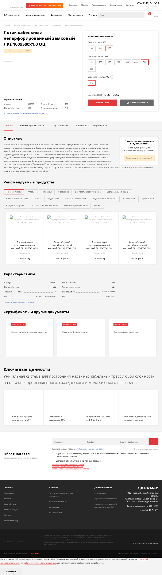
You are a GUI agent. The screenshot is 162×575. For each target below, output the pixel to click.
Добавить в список (137, 102)
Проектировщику (99, 5)
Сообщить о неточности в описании (19, 302)
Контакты (130, 5)
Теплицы (93, 15)
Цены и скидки (116, 5)
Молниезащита (75, 15)
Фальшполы (56, 15)
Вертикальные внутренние (88, 192)
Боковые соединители (75, 198)
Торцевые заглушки (15, 205)
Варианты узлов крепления (105, 498)
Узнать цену (102, 102)
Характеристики (61, 125)
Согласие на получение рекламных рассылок (67, 466)
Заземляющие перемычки (76, 205)
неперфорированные (46, 296)
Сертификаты (100, 493)
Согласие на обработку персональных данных (68, 464)
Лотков (38, 198)
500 (144, 62)
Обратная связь (152, 7)
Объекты (84, 5)
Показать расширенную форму (91, 449)
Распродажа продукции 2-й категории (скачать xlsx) (105, 505)
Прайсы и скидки (11, 509)
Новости (7, 498)
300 (127, 62)
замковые (110, 296)
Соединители (53, 198)
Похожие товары (14, 192)
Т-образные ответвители (17, 198)
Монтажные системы (57, 501)
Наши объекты (10, 504)
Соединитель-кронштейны (104, 198)
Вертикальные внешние (118, 192)
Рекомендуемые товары (33, 125)
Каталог (53, 487)
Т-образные (47, 192)
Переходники (147, 198)
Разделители (129, 198)
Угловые (31, 192)
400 (136, 62)
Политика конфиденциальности (146, 449)
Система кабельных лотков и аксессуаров (61, 494)
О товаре (8, 125)
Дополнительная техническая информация (24, 113)
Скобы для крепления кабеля (44, 205)
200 (118, 62)
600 (91, 69)
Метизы (97, 205)
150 (109, 62)
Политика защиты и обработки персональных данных (70, 469)
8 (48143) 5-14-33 (148, 488)
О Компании (9, 493)
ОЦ (91, 83)
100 (109, 48)
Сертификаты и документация (92, 125)
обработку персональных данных (40, 563)
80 (100, 48)
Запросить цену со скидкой (139, 158)
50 (91, 48)
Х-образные (63, 192)
